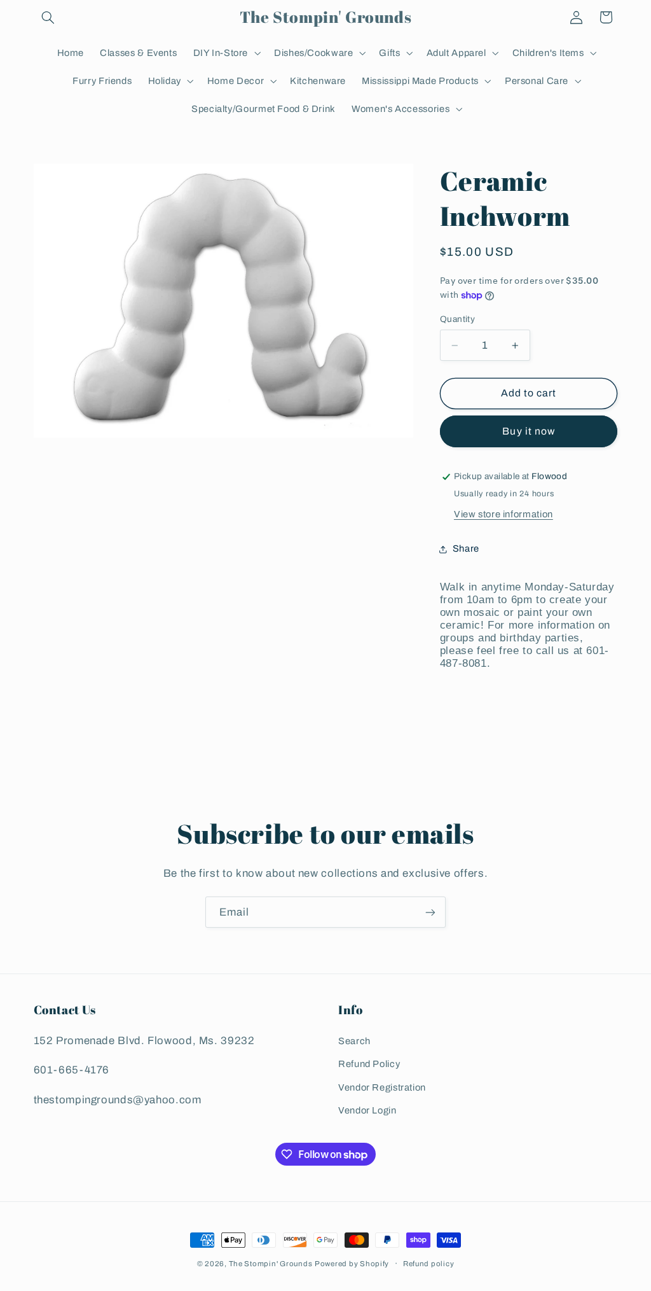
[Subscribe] (430, 912)
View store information (503, 514)
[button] (48, 17)
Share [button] (466, 548)
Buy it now (528, 431)
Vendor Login (367, 1110)
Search (354, 1041)
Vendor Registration (382, 1087)
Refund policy (429, 1263)
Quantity (457, 319)
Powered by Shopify (352, 1263)
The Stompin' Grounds (271, 1263)
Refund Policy (369, 1064)
